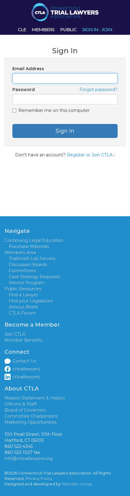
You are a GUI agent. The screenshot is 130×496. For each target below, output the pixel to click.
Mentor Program (26, 283)
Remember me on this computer (53, 110)
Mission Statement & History (35, 398)
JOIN (107, 29)
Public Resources (23, 289)
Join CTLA (15, 334)
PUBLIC (68, 29)
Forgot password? (99, 89)
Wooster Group (77, 484)
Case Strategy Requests (34, 276)
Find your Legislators (31, 301)
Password (23, 89)
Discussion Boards (28, 264)
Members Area (20, 252)
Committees (22, 270)
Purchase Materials (29, 246)
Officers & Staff (21, 404)
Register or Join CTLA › (91, 155)
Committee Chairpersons (31, 416)
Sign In (65, 131)
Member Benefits (23, 340)
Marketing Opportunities (31, 422)
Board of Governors (25, 410)
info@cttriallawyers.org (29, 458)
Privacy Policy (38, 478)
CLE (22, 29)
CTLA (22, 313)
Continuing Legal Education (34, 240)
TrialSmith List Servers (32, 258)
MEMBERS (43, 29)
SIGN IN (90, 29)
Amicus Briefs (23, 307)
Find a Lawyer (23, 295)
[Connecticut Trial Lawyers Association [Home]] (65, 12)
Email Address (28, 68)
